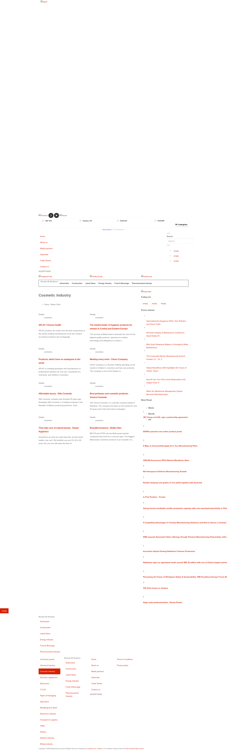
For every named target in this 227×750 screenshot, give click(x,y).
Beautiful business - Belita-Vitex (106, 428)
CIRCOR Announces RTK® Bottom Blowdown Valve (166, 460)
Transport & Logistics (49, 720)
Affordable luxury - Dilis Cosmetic (55, 393)
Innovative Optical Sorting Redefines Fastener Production (169, 551)
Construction (77, 283)
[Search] (168, 233)
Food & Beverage (121, 283)
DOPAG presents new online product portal (162, 431)
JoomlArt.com (91, 748)
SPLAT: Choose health (50, 325)
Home (42, 236)
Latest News (90, 283)
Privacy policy (122, 665)
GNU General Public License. (134, 748)
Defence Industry (47, 738)
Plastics (43, 732)
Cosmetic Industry (47, 671)
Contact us (44, 267)
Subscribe (44, 254)
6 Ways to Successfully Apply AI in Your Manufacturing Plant (170, 446)
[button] (43, 215)
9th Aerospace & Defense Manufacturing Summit (165, 471)
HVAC (42, 726)
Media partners (46, 248)
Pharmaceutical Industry (142, 283)
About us (43, 242)
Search (170, 236)
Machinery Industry (48, 714)
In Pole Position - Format (154, 497)
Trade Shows (45, 260)
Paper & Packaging (48, 696)
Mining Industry (46, 744)
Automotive (64, 283)
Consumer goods (47, 659)
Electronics (44, 683)
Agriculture (44, 702)
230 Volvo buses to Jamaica (155, 588)
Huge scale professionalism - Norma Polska (162, 602)
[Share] (168, 245)
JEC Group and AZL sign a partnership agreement (165, 417)
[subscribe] (146, 291)
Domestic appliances (48, 677)
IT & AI (43, 689)
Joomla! (99, 748)
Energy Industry (105, 283)
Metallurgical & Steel (48, 708)
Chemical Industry (47, 665)
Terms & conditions (125, 659)
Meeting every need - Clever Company (109, 359)
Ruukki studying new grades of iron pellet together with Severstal (172, 483)
